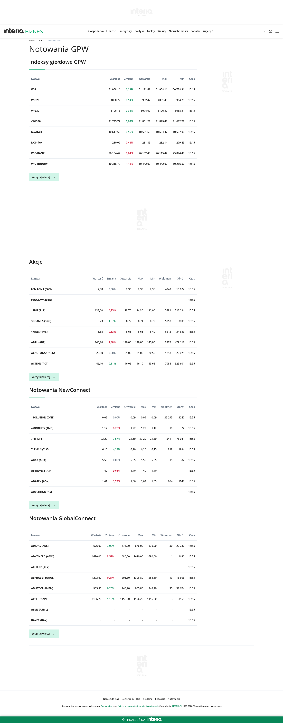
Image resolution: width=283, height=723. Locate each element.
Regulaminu (106, 706)
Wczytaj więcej (41, 177)
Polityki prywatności (126, 706)
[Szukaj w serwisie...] (264, 31)
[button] (151, 31)
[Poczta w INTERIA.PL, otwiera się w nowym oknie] (270, 31)
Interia (32, 40)
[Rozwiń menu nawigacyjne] (277, 31)
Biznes (42, 40)
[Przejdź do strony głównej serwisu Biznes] (34, 31)
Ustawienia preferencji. (148, 706)
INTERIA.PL (177, 706)
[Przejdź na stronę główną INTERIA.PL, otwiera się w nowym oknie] (14, 31)
